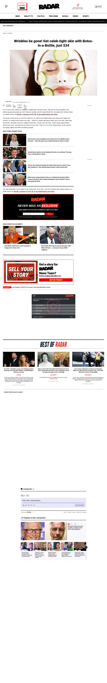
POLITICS (40, 16)
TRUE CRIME (53, 16)
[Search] (6, 7)
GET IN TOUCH (55, 280)
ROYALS (65, 16)
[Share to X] (14, 105)
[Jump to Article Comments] (4, 105)
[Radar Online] (49, 6)
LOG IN (99, 6)
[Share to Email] (25, 105)
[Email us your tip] (22, 9)
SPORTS (86, 16)
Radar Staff (8, 101)
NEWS (17, 16)
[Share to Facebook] (8, 105)
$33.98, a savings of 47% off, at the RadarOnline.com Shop (37, 114)
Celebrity (10, 33)
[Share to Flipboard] (19, 105)
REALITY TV (28, 16)
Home (4, 33)
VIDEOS (75, 16)
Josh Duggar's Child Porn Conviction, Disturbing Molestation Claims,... (31, 287)
